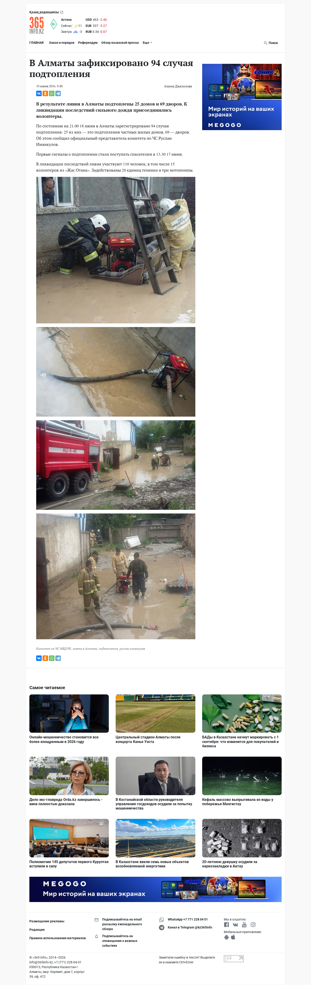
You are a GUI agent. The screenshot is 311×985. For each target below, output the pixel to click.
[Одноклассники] (45, 93)
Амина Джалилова (178, 86)
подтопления (108, 648)
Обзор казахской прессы (120, 42)
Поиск (273, 43)
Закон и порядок (61, 42)
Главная (36, 42)
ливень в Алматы (85, 648)
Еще (146, 42)
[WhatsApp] (51, 93)
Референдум (88, 42)
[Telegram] (58, 93)
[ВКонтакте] (39, 93)
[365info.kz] (39, 25)
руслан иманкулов (132, 648)
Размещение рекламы (46, 921)
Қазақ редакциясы (44, 12)
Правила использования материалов (57, 938)
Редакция (37, 929)
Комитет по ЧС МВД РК (53, 648)
